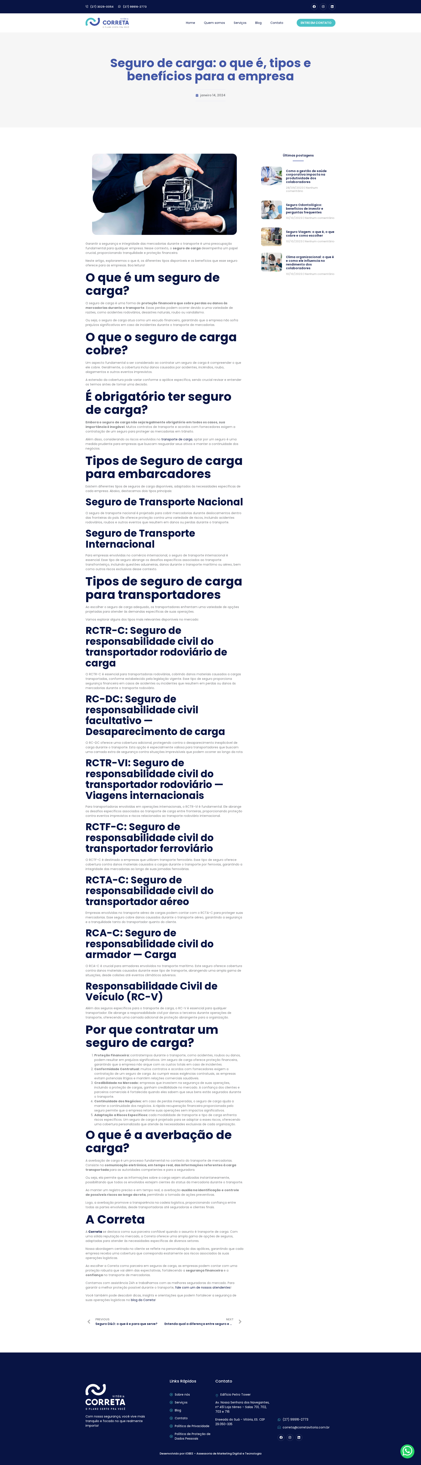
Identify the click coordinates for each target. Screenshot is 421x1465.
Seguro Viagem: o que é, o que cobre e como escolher (310, 234)
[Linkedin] (332, 6)
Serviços (240, 23)
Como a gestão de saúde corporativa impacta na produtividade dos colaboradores (306, 176)
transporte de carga (176, 439)
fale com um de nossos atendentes (202, 1287)
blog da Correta (143, 1300)
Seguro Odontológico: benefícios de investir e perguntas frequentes (304, 209)
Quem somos (214, 23)
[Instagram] (323, 6)
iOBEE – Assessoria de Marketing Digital (213, 1453)
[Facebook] (314, 6)
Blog (258, 23)
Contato (276, 23)
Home (190, 23)
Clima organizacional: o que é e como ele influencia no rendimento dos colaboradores (310, 262)
